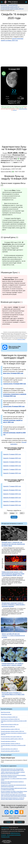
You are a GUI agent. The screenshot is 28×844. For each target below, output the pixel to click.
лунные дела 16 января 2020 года (14, 406)
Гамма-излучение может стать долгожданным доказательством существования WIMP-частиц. (12, 769)
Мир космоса (4, 5)
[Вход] (25, 2)
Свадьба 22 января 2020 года (12, 505)
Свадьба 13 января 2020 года (12, 462)
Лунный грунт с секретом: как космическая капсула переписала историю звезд (13, 785)
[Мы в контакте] (16, 812)
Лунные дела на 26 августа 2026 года (9, 724)
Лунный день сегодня (6, 714)
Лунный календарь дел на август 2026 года (11, 736)
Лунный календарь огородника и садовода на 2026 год (13, 746)
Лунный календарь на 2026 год (8, 741)
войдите (15, 110)
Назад (8, 822)
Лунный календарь (13, 5)
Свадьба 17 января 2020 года (12, 486)
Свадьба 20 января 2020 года (12, 497)
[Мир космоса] (5, 2)
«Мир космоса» (5, 827)
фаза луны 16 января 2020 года (13, 373)
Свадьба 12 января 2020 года (12, 466)
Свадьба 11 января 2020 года (12, 469)
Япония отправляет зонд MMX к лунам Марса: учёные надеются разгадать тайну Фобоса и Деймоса (14, 792)
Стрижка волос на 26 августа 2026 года (10, 719)
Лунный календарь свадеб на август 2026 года (12, 738)
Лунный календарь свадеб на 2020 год (10, 7)
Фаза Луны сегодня (5, 712)
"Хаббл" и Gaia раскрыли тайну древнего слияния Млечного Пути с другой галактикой (13, 772)
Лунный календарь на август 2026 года (10, 729)
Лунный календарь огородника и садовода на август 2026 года (13, 733)
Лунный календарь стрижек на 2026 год (10, 743)
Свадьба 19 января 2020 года (12, 494)
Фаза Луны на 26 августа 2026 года (9, 717)
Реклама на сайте (5, 836)
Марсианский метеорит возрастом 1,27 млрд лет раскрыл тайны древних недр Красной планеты (12, 798)
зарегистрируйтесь (23, 108)
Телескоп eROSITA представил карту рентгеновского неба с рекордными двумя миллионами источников (13, 795)
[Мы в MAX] (6, 812)
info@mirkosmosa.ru (15, 833)
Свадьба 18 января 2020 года (12, 490)
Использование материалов (14, 835)
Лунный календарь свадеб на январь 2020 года (12, 8)
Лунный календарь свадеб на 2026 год (10, 751)
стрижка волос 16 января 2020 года (14, 383)
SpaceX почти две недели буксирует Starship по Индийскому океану (12, 782)
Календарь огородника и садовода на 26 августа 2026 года (14, 721)
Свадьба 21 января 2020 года (12, 501)
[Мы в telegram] (11, 812)
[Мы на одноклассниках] (21, 812)
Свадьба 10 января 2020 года (12, 473)
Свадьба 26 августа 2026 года (8, 726)
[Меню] (1, 2)
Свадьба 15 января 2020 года (12, 454)
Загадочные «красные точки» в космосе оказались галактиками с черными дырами (13, 776)
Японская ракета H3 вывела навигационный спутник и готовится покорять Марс (13, 789)
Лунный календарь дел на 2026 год (9, 749)
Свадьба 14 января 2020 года (12, 458)
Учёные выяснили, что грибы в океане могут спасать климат (14, 779)
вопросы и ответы (21, 339)
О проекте (3, 835)
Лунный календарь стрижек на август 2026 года (12, 731)
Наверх (19, 822)
